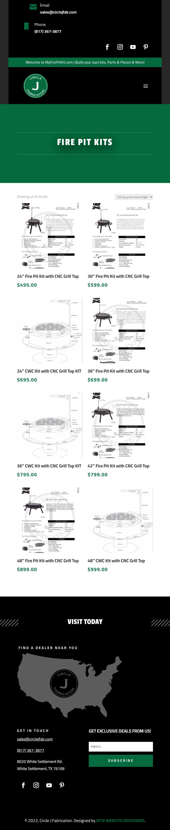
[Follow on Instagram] (120, 47)
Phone (40, 24)
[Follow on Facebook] (107, 47)
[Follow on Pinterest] (145, 47)
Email (44, 5)
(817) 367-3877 (30, 750)
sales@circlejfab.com (35, 739)
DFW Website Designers (120, 820)
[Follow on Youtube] (133, 47)
